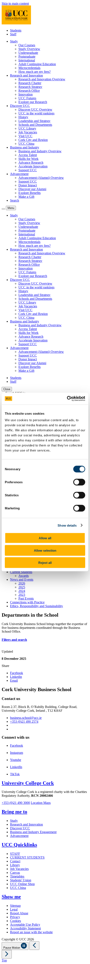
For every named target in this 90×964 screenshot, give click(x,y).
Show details (67, 525)
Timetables (17, 876)
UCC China (26, 143)
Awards (23, 576)
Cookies (15, 921)
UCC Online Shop (22, 884)
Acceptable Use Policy (25, 924)
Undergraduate (28, 52)
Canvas (15, 872)
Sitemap (15, 905)
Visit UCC (25, 136)
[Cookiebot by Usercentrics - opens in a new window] (67, 398)
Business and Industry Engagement (33, 832)
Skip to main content (15, 3)
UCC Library (27, 128)
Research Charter (29, 83)
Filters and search (14, 639)
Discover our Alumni (32, 189)
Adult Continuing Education (37, 64)
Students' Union (20, 880)
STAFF (15, 853)
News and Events (21, 579)
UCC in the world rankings (36, 113)
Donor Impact (27, 185)
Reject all (45, 562)
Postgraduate (26, 56)
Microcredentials (29, 68)
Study (14, 820)
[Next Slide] (7, 954)
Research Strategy (30, 87)
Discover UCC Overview (35, 109)
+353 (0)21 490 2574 (24, 721)
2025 (21, 587)
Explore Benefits (29, 193)
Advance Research (30, 162)
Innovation (25, 94)
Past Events (26, 598)
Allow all (45, 538)
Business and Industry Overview (40, 151)
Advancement (19, 836)
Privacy (15, 917)
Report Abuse (19, 913)
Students (15, 30)
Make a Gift (26, 196)
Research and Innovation (26, 824)
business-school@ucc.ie (26, 718)
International (26, 60)
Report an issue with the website (31, 932)
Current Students (21, 572)
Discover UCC (20, 828)
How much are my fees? (34, 71)
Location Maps (41, 803)
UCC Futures (27, 98)
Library (15, 865)
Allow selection (45, 550)
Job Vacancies (27, 132)
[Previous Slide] (34, 945)
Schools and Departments (35, 124)
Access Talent (27, 155)
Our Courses (26, 45)
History (23, 117)
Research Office (29, 90)
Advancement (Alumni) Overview (41, 177)
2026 (21, 583)
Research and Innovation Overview (41, 79)
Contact (15, 861)
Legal (14, 909)
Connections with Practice (27, 602)
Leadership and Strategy (34, 121)
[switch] (79, 482)
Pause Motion (12, 947)
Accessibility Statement (25, 928)
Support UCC (27, 170)
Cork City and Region (33, 140)
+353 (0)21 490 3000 (16, 803)
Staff (13, 34)
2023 (21, 594)
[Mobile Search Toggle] (3, 209)
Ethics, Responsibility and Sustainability (36, 606)
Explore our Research (32, 102)
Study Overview (29, 49)
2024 (21, 591)
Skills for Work (28, 159)
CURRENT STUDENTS (27, 857)
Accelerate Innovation (33, 166)
